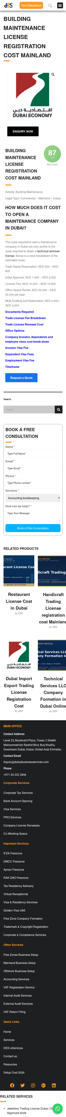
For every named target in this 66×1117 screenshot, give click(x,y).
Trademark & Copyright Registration (26, 927)
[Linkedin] (53, 1085)
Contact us (10, 1056)
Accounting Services (16, 979)
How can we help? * (18, 506)
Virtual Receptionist (16, 894)
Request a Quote (21, 378)
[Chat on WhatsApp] (58, 1109)
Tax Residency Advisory (19, 886)
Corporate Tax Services (18, 793)
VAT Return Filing (15, 1012)
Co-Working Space (15, 833)
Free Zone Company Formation (23, 918)
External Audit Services (18, 1004)
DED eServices (13, 1048)
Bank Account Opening (18, 801)
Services (9, 1040)
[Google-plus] (43, 1085)
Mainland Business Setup (20, 963)
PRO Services (12, 817)
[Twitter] (22, 1085)
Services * (12, 490)
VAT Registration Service (19, 987)
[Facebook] (12, 1085)
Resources (10, 1064)
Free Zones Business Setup (21, 955)
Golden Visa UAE (15, 910)
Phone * (10, 476)
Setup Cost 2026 (14, 1072)
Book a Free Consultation (33, 528)
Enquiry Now (23, 131)
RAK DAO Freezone (16, 878)
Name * (10, 447)
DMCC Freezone (14, 861)
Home (7, 1032)
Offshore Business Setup (19, 971)
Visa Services (12, 809)
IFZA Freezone (13, 853)
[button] (60, 5)
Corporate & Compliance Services (25, 935)
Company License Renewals (22, 825)
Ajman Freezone (14, 869)
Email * (10, 461)
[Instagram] (33, 1085)
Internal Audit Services (18, 995)
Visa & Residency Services (20, 902)
